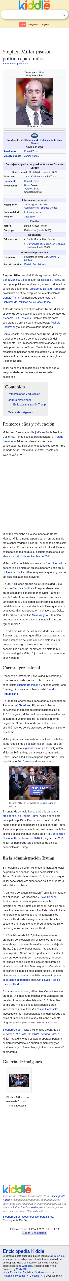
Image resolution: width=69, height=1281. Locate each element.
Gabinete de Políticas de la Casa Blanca (27, 302)
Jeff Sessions (23, 318)
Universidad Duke (36, 243)
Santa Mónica (31, 207)
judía (38, 432)
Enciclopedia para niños (15, 63)
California (26, 280)
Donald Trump (31, 151)
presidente (36, 288)
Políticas (45, 140)
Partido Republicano (35, 264)
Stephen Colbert (12, 1029)
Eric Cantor (24, 761)
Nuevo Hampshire (47, 1009)
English (45, 24)
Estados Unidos (49, 207)
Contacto (34, 1275)
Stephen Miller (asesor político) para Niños (28, 1216)
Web (23, 24)
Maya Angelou (40, 615)
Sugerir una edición (34, 1232)
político (28, 259)
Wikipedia (27, 1265)
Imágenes (33, 24)
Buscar (63, 14)
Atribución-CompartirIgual (28, 1207)
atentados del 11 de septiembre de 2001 (26, 556)
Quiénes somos (43, 1272)
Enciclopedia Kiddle (23, 1250)
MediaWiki (21, 1269)
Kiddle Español (11, 1272)
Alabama (8, 318)
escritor (53, 256)
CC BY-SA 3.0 (56, 1255)
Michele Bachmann (28, 685)
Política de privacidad (14, 1275)
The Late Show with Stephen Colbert (37, 1034)
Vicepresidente (12, 155)
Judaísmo (29, 216)
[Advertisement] (34, 37)
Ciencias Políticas (23, 588)
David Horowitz (55, 563)
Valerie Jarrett (31, 188)
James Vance (31, 155)
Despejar (56, 14)
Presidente (10, 151)
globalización (33, 748)
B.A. (49, 243)
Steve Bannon (48, 897)
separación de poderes (16, 980)
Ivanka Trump (50, 176)
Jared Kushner (32, 176)
